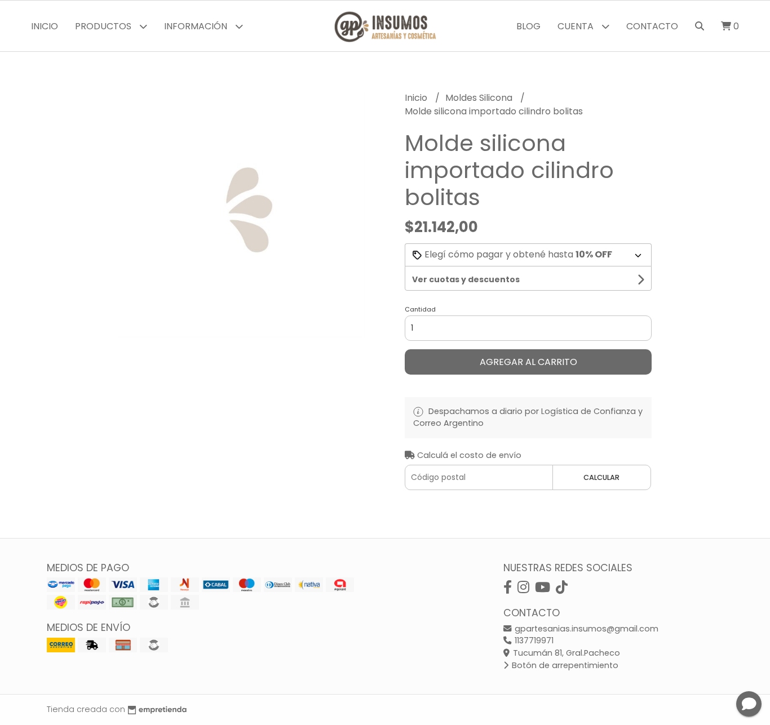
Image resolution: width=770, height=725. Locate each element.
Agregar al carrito (528, 361)
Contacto (652, 26)
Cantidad (420, 309)
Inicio (44, 26)
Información (196, 26)
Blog (528, 26)
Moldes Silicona (480, 97)
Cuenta (576, 26)
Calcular (601, 477)
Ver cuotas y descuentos (466, 279)
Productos (104, 26)
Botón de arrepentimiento (564, 665)
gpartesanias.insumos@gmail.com (585, 628)
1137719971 (533, 640)
